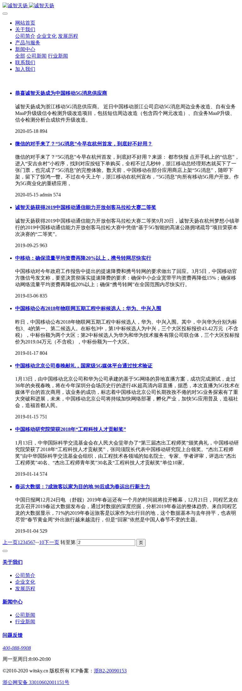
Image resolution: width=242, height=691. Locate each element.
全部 (20, 56)
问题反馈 (13, 635)
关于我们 (25, 29)
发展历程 (68, 36)
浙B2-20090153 (110, 670)
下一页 (51, 542)
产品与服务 (27, 42)
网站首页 (25, 22)
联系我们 (25, 62)
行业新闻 (58, 56)
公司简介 (25, 36)
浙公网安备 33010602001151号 (36, 682)
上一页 (10, 542)
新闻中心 (25, 49)
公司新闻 (36, 56)
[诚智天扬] (121, 6)
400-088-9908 (17, 648)
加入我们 (25, 69)
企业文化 (47, 36)
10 (41, 542)
